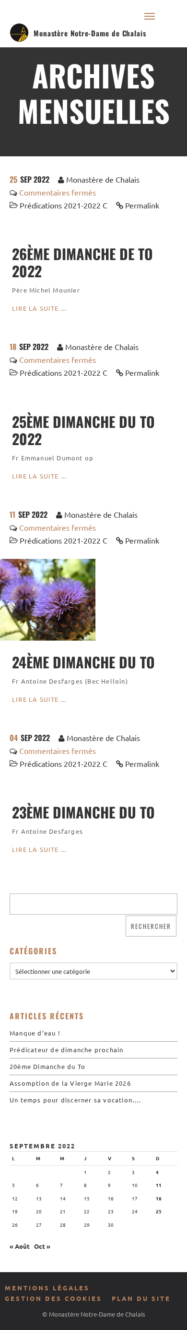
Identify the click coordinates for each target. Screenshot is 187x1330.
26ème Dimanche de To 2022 (82, 262)
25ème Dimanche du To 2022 (83, 430)
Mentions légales (47, 1288)
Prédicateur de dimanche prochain (66, 1050)
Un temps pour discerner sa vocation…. (75, 1100)
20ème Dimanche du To (47, 1066)
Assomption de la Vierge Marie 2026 (70, 1083)
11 (159, 1184)
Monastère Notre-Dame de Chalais (90, 33)
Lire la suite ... (39, 308)
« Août (20, 1246)
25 (159, 1211)
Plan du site (141, 1298)
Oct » (42, 1246)
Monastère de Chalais (103, 179)
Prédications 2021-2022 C (63, 205)
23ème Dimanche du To (83, 812)
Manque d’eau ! (35, 1033)
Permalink (142, 205)
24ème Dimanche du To (83, 662)
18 (159, 1198)
